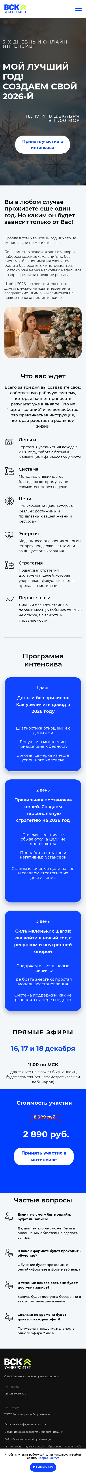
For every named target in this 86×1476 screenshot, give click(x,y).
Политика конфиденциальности (25, 1424)
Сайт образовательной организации (28, 1439)
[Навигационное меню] (78, 9)
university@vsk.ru (15, 1393)
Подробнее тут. (48, 1458)
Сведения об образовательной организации (33, 1431)
